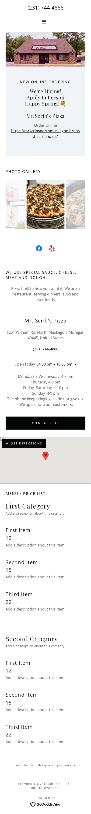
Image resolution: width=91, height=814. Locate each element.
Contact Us (46, 423)
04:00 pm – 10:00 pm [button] (54, 364)
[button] (45, 21)
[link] (39, 249)
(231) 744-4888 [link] (46, 7)
